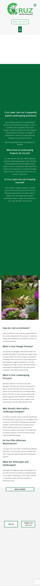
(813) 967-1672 (20, 22)
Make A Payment (20, 489)
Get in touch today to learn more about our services (20, 143)
